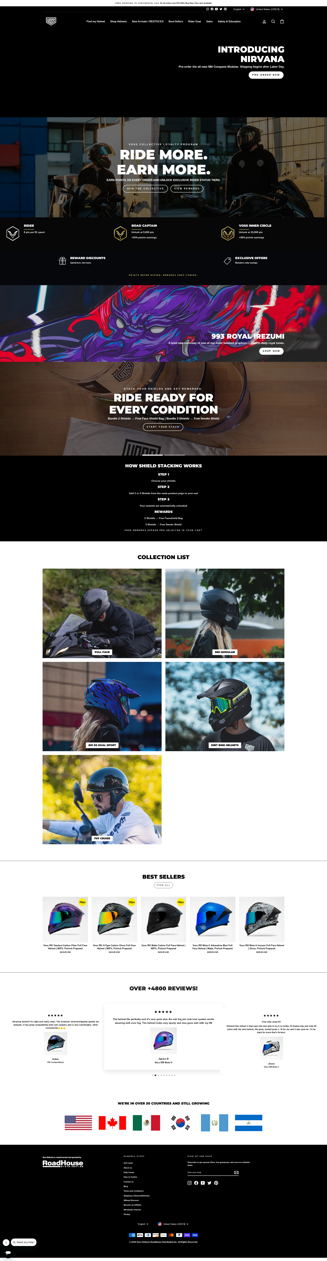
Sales (209, 21)
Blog (126, 1186)
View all (164, 885)
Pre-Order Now (266, 75)
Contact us (129, 1182)
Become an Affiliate (132, 1205)
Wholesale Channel (132, 1210)
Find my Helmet (96, 21)
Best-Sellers (176, 21)
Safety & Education (229, 21)
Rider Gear (194, 21)
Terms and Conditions (134, 1191)
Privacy (127, 1214)
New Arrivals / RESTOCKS (148, 21)
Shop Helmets (118, 21)
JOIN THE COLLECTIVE (145, 188)
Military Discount (131, 1200)
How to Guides (130, 1177)
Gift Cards (128, 1163)
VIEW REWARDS (187, 188)
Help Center (129, 1172)
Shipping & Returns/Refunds (137, 1196)
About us (128, 1168)
